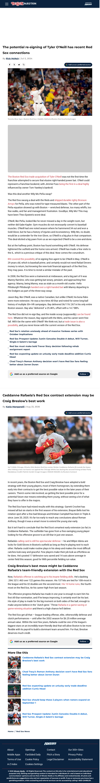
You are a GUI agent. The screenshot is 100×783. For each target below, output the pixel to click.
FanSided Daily (33, 754)
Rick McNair (12, 58)
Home (11, 731)
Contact (51, 749)
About (10, 749)
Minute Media (19, 771)
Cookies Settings (34, 764)
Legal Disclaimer (55, 759)
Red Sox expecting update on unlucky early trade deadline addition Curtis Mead (50, 355)
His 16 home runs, (71, 584)
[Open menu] (6, 3)
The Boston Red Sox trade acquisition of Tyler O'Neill (35, 176)
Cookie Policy (32, 759)
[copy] (24, 64)
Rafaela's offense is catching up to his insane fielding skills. (44, 576)
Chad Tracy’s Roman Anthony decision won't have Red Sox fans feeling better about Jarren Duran (49, 363)
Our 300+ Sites (75, 749)
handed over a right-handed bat (47, 287)
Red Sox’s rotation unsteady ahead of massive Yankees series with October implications (46, 333)
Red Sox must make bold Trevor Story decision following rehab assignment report (44, 348)
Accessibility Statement (80, 759)
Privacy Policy (75, 754)
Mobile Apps (13, 754)
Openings (30, 749)
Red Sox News (23, 731)
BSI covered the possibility (21, 259)
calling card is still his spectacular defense (39, 541)
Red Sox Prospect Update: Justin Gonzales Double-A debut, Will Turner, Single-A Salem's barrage (49, 340)
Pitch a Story (53, 754)
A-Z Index (12, 764)
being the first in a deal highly (74, 184)
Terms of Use (14, 759)
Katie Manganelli (15, 407)
